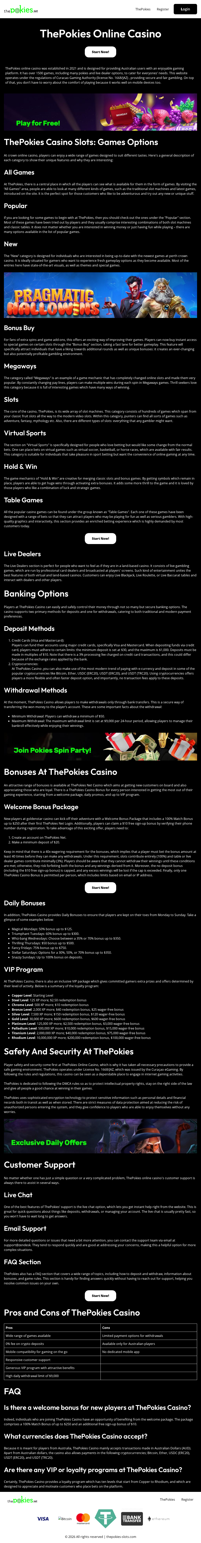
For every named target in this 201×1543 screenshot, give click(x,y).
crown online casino (22, 155)
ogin (185, 9)
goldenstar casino (39, 819)
